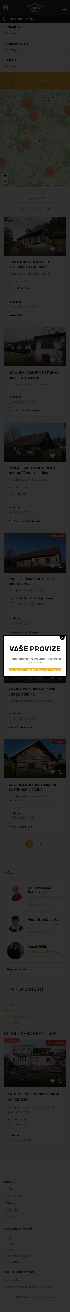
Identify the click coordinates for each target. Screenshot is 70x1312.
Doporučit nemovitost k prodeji (35, 669)
